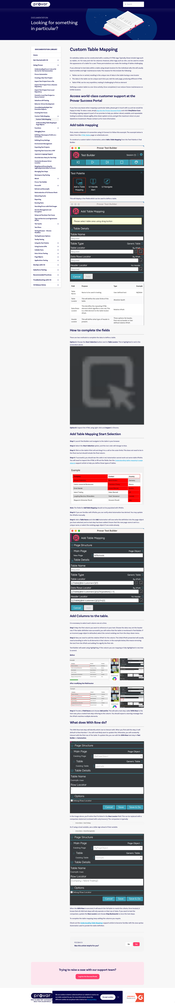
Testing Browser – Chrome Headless (43, 231)
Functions (38, 128)
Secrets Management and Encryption (43, 210)
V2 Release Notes (39, 285)
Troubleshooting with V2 (42, 280)
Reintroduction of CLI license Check (46, 192)
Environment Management (43, 144)
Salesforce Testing (40, 270)
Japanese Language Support (44, 154)
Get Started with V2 (40, 60)
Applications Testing (41, 260)
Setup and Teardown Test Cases (45, 215)
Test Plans (38, 227)
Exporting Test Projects (42, 147)
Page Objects (39, 257)
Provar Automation (41, 74)
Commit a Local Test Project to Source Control (45, 96)
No (129, 944)
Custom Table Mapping (42, 116)
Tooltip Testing (39, 239)
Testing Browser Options (42, 236)
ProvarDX (38, 185)
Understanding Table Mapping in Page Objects (46, 123)
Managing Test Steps (41, 171)
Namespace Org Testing (42, 175)
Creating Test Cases (41, 113)
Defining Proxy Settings (42, 140)
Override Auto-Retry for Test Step (45, 158)
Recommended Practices (42, 275)
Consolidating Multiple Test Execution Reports (43, 108)
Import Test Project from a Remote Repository (46, 85)
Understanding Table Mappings (91, 923)
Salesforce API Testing (42, 100)
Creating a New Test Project (43, 78)
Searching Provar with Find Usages (46, 206)
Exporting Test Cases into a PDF (45, 151)
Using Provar (38, 65)
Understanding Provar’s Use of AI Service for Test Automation (45, 70)
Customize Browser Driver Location (43, 162)
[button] (133, 4)
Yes (136, 944)
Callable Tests (39, 250)
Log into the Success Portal (87, 977)
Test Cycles (38, 224)
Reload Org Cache (40, 196)
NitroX (37, 178)
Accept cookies (108, 997)
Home (35, 55)
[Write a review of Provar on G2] (135, 997)
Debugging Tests (40, 131)
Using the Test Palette (42, 243)
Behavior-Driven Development (44, 104)
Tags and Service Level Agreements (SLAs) (46, 219)
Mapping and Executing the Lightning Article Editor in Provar (45, 167)
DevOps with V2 (39, 265)
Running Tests (39, 203)
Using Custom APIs (41, 246)
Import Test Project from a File (44, 81)
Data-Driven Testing (41, 253)
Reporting (38, 199)
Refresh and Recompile (42, 189)
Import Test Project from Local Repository (44, 91)
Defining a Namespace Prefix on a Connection (45, 136)
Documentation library (46, 49)
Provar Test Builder (41, 182)
